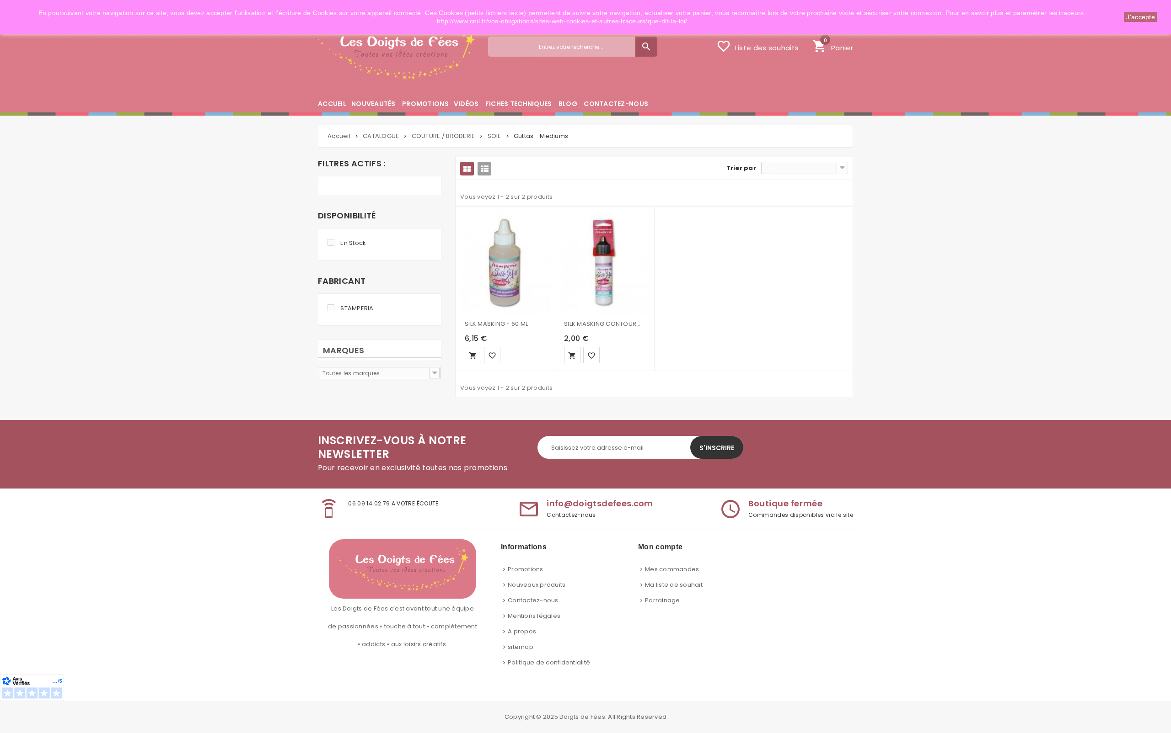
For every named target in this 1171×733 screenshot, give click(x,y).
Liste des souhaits (757, 46)
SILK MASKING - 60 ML (496, 324)
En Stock (353, 243)
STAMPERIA (356, 308)
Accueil (339, 136)
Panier (832, 45)
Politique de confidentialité (549, 662)
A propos (522, 631)
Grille (467, 168)
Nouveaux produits (536, 584)
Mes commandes (672, 569)
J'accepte (1140, 17)
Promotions (525, 569)
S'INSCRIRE (716, 447)
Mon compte (660, 547)
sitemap (520, 647)
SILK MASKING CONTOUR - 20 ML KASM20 (604, 324)
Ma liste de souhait (674, 584)
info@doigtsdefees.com (600, 503)
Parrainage (662, 600)
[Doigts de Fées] (396, 53)
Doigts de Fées (582, 716)
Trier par (741, 168)
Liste (484, 168)
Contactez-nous (533, 600)
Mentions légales (534, 615)
